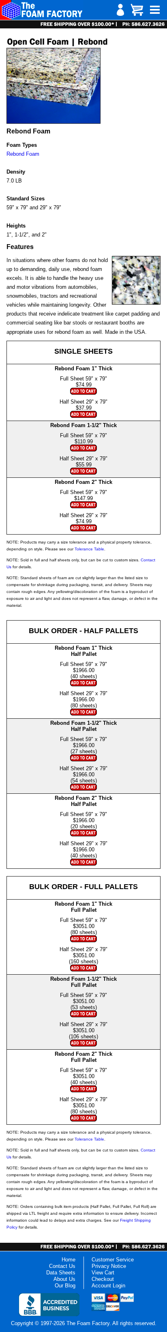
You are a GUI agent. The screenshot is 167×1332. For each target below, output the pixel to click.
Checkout (103, 1279)
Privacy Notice (109, 1266)
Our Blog (65, 1286)
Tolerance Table (89, 549)
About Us (64, 1279)
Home (68, 1260)
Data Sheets (60, 1273)
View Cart (103, 1273)
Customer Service (113, 1260)
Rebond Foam (22, 154)
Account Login (108, 1286)
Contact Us (62, 1266)
